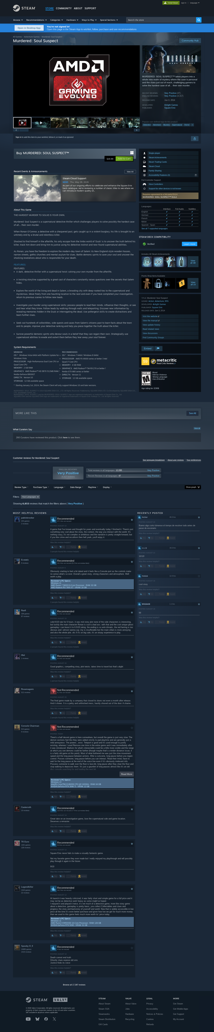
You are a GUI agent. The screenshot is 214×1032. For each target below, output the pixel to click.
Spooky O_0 (27, 946)
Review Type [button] (20, 487)
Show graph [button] (191, 487)
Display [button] (106, 487)
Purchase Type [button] (40, 487)
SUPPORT (90, 8)
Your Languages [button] (29, 497)
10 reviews (25, 810)
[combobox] (161, 20)
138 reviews (25, 848)
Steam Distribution (107, 1019)
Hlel (23, 655)
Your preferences (193, 460)
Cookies (150, 1019)
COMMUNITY (64, 8)
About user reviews (175, 460)
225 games (25, 521)
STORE (49, 8)
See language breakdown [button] (154, 460)
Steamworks (104, 1014)
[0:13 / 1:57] (76, 81)
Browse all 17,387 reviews (74, 985)
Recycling (129, 1019)
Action (151, 301)
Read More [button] (126, 774)
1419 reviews (26, 952)
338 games (25, 614)
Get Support (178, 1014)
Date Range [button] (75, 487)
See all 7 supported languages (154, 229)
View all (197, 428)
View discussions (150, 333)
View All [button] (130, 172)
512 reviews (25, 692)
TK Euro (25, 842)
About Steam (104, 1004)
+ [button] (192, 125)
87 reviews (25, 616)
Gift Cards (103, 1024)
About (78, 8)
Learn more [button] (189, 244)
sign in (183, 3)
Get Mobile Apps (180, 1009)
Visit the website (150, 316)
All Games (17, 37)
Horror (186, 125)
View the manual (150, 320)
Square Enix (169, 108)
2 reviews (25, 524)
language (193, 3)
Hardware (129, 1014)
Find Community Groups (153, 337)
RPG (167, 301)
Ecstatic (25, 560)
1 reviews (25, 658)
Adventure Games (32, 37)
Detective (147, 125)
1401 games (26, 845)
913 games (25, 729)
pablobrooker (27, 518)
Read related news (151, 329)
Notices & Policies (154, 1014)
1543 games (26, 890)
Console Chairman (30, 726)
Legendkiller (27, 887)
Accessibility (152, 1009)
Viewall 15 (193, 283)
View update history (151, 325)
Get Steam (178, 1004)
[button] (18, 20)
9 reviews (25, 563)
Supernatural (177, 125)
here (65, 437)
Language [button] (58, 487)
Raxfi (23, 610)
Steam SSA (104, 1009)
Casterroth (26, 807)
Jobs (127, 1009)
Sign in (18, 137)
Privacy (149, 1004)
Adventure (157, 125)
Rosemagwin (27, 689)
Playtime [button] (92, 487)
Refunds (150, 1024)
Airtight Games (171, 105)
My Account (178, 1019)
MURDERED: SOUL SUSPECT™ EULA (160, 197)
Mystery (166, 125)
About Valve (130, 1004)
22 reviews (25, 893)
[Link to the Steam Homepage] (24, 10)
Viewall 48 (193, 261)
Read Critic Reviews (165, 363)
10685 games (26, 949)
